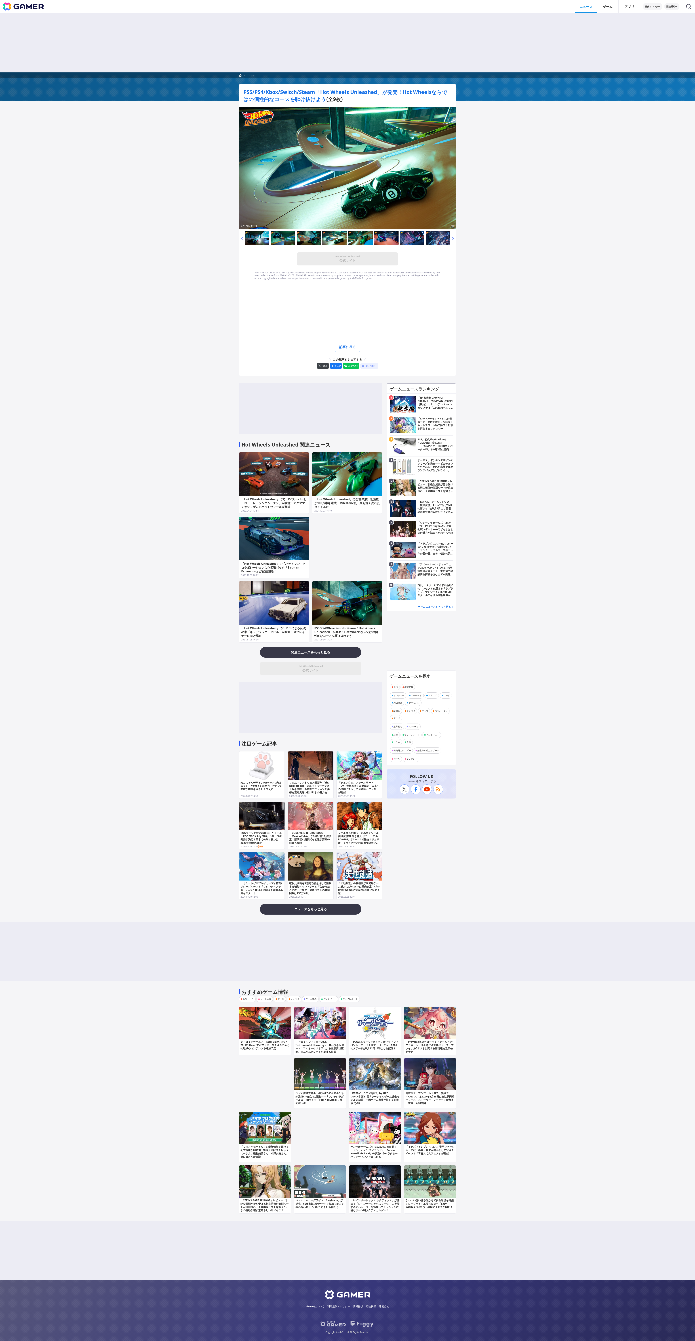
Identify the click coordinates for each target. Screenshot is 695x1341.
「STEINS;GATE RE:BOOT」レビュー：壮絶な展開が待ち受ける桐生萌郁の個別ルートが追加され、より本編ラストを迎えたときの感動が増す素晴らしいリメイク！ (265, 1205)
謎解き (396, 711)
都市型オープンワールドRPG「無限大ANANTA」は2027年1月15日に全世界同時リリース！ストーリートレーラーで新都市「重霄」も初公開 (430, 1098)
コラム (396, 742)
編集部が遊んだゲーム (428, 750)
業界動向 (397, 726)
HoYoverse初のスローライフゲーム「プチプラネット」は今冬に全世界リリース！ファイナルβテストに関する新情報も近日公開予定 (430, 1046)
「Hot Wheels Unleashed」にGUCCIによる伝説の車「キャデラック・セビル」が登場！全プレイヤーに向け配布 (273, 632)
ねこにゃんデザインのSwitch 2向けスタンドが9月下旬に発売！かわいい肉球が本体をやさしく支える (262, 786)
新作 (395, 687)
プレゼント (412, 758)
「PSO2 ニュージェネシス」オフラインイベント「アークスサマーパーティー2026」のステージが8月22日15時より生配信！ (375, 1045)
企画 (409, 742)
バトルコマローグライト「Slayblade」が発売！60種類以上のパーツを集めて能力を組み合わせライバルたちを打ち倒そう (320, 1203)
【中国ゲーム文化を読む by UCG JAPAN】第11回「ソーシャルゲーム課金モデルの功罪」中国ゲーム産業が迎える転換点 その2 (375, 1098)
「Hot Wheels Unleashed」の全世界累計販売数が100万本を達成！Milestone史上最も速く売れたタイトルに (347, 503)
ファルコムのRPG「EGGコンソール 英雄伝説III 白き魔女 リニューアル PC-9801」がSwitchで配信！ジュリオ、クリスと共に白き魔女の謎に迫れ (358, 839)
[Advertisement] (347, 42)
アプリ (629, 6)
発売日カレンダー (402, 750)
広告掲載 (371, 1306)
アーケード (416, 695)
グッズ (425, 711)
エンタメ (411, 711)
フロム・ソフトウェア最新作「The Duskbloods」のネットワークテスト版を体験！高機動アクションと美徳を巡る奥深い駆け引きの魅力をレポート (309, 789)
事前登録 (408, 687)
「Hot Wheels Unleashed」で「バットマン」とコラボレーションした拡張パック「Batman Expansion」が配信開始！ (273, 567)
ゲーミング (414, 702)
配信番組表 (671, 6)
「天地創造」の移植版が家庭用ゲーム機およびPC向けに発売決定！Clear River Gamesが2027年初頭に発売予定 (359, 888)
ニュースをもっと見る (310, 909)
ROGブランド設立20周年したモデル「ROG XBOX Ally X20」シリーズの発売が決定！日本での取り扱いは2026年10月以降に (261, 838)
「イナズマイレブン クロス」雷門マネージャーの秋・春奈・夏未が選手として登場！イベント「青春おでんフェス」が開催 (430, 1150)
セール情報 (265, 999)
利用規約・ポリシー (338, 1306)
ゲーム (608, 6)
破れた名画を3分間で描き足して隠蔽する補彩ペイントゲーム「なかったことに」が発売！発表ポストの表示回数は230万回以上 (310, 888)
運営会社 (384, 1306)
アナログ (432, 695)
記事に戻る (347, 347)
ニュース (586, 6)
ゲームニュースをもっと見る (434, 606)
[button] (242, 238)
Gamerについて (315, 1306)
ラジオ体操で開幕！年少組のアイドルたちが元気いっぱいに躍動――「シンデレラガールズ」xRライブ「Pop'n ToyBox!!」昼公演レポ (320, 1098)
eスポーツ (414, 726)
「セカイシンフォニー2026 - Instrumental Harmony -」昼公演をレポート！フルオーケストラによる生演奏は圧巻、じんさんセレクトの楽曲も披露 (320, 1046)
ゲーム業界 (311, 999)
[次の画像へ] (347, 168)
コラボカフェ (441, 711)
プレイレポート (412, 734)
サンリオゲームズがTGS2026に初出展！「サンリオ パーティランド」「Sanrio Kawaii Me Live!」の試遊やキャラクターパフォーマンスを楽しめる (374, 1151)
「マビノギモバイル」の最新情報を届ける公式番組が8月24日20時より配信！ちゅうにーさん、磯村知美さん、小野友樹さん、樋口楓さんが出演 (265, 1151)
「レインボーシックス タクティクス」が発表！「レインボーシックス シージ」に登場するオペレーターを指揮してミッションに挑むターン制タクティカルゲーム (375, 1205)
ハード (446, 695)
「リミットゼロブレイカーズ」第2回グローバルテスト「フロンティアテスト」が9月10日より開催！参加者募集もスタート (262, 888)
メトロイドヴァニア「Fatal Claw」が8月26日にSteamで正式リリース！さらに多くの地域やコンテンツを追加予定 (265, 1045)
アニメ (396, 718)
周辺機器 (397, 702)
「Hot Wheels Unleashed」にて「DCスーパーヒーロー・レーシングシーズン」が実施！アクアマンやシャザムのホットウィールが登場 (274, 503)
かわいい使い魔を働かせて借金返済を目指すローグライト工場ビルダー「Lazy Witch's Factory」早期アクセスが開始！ (430, 1203)
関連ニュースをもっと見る (310, 652)
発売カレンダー (652, 6)
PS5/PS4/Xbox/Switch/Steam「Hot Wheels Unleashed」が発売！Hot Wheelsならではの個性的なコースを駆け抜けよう (346, 632)
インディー (398, 695)
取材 (395, 734)
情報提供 (358, 1306)
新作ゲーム (248, 999)
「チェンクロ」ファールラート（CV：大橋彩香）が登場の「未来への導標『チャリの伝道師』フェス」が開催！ (358, 787)
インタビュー (432, 734)
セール (396, 758)
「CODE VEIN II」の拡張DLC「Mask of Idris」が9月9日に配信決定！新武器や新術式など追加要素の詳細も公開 (310, 838)
